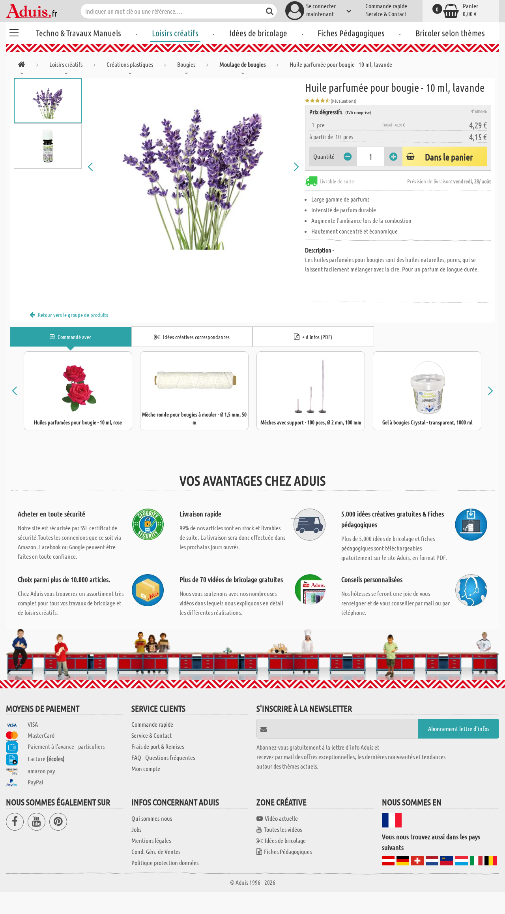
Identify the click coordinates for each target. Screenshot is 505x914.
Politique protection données (164, 862)
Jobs (136, 829)
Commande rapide (386, 5)
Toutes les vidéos (283, 829)
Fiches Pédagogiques (351, 33)
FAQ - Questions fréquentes (163, 757)
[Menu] (14, 32)
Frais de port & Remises (157, 746)
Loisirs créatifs (175, 33)
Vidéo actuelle (281, 818)
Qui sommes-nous (151, 818)
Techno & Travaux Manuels (78, 33)
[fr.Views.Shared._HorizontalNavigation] (21, 66)
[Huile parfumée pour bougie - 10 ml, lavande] (193, 167)
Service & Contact (386, 13)
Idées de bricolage (258, 33)
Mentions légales (151, 840)
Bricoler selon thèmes (450, 33)
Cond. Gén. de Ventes (155, 851)
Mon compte (145, 768)
